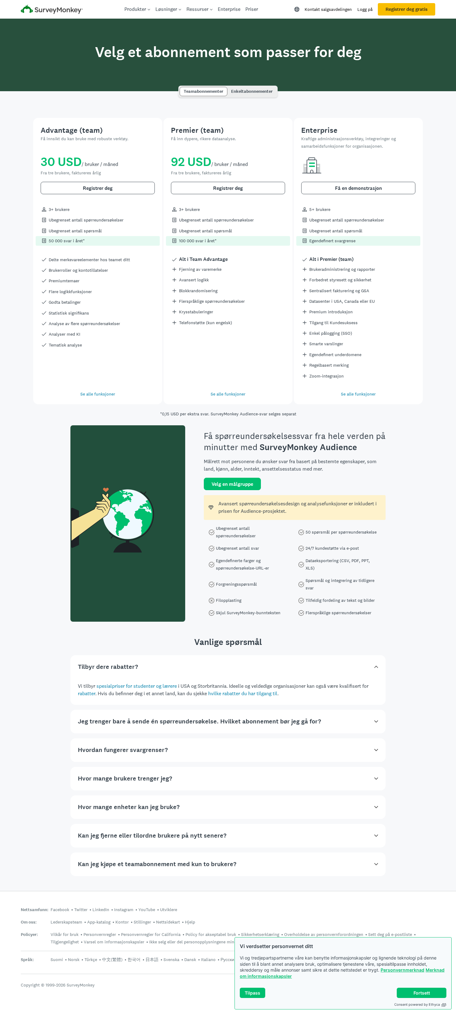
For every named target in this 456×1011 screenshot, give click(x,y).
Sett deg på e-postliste (390, 934)
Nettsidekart (168, 922)
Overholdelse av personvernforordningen (323, 934)
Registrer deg (98, 188)
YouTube (146, 909)
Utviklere (168, 909)
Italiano (208, 959)
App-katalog (98, 922)
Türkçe (90, 959)
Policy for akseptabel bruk (211, 934)
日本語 (152, 959)
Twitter (80, 909)
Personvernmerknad (402, 970)
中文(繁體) (112, 959)
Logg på (365, 9)
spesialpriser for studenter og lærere (136, 686)
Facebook (60, 909)
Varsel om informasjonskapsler (114, 942)
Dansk (190, 959)
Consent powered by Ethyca (417, 1004)
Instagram (123, 909)
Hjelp (190, 922)
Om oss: (29, 922)
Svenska (171, 959)
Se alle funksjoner (97, 394)
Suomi (57, 959)
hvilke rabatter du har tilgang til (242, 693)
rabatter (86, 693)
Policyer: (29, 934)
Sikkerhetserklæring (260, 934)
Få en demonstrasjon (358, 188)
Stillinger (142, 922)
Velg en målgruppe (232, 484)
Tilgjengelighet (65, 942)
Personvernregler (99, 934)
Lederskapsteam (66, 922)
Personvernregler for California (151, 934)
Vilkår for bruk (64, 934)
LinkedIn (100, 909)
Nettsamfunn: (34, 910)
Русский (229, 959)
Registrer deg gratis (406, 9)
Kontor (122, 922)
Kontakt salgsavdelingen (328, 9)
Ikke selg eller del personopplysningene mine (192, 942)
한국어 (134, 959)
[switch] (182, 89)
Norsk (73, 959)
